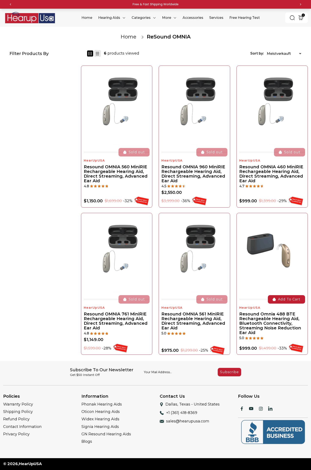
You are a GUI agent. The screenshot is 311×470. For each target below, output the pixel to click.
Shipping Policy (18, 411)
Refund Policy (16, 419)
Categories (141, 18)
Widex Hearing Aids (100, 419)
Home (128, 37)
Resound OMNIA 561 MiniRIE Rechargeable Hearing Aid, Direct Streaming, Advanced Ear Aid (193, 321)
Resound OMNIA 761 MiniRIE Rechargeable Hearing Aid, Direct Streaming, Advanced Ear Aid (115, 321)
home (86, 18)
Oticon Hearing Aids (100, 411)
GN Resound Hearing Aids (106, 434)
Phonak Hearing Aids (101, 404)
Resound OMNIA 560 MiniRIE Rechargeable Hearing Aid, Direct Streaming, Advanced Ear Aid (115, 173)
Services (216, 18)
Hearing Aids (109, 18)
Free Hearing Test (244, 18)
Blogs (86, 441)
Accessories (193, 18)
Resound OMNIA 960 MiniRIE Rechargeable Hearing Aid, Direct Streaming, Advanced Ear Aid (193, 173)
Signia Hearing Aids (100, 426)
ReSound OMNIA (169, 37)
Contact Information (22, 426)
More (166, 18)
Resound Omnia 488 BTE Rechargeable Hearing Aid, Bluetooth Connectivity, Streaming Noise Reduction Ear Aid (270, 323)
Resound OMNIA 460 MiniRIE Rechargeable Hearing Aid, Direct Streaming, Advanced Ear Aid (271, 173)
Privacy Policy (16, 434)
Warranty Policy (18, 404)
